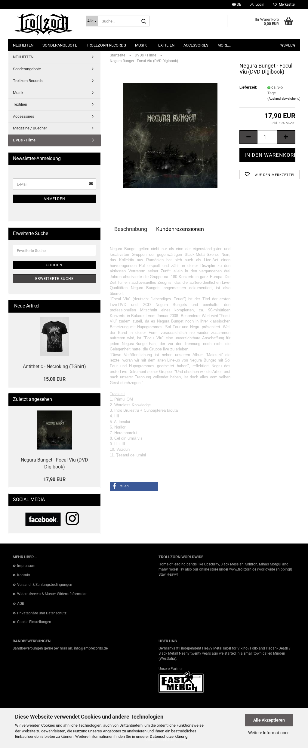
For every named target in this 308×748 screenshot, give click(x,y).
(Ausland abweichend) (283, 99)
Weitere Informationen (269, 732)
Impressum (26, 566)
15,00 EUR (54, 379)
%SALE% (287, 45)
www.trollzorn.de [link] (242, 569)
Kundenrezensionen (180, 229)
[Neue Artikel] (93, 306)
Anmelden (54, 199)
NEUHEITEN (23, 45)
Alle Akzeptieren (269, 720)
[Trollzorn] (45, 24)
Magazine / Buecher (30, 128)
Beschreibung (130, 229)
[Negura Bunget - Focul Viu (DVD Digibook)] (170, 135)
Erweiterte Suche (54, 279)
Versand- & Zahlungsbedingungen (44, 585)
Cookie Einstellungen (34, 622)
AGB (20, 603)
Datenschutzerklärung (168, 736)
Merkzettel (286, 4)
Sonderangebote (59, 45)
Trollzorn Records (106, 45)
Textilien (165, 45)
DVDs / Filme (24, 140)
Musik (141, 45)
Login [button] (259, 4)
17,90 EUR (54, 479)
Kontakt (23, 575)
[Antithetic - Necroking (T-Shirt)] (54, 336)
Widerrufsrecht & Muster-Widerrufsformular (52, 594)
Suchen (54, 265)
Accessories (195, 45)
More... (224, 45)
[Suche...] (143, 21)
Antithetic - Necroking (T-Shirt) (54, 366)
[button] (237, 4)
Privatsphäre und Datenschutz (41, 613)
